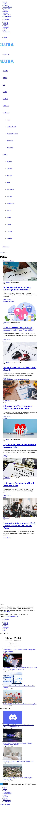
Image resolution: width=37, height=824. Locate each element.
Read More (6, 611)
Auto (8, 182)
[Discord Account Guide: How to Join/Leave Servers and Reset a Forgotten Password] (12, 723)
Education (9, 196)
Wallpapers (10, 140)
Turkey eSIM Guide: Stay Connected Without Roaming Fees (19, 704)
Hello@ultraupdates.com (11, 616)
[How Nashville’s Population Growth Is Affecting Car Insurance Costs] (12, 776)
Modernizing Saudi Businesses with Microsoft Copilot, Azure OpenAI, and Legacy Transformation (20, 668)
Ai (4, 85)
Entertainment (10, 203)
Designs (6, 113)
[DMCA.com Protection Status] (4, 784)
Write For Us (6, 14)
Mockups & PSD (11, 126)
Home (5, 2)
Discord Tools (7, 16)
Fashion (9, 210)
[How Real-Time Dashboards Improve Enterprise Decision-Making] (12, 684)
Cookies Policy (7, 7)
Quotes (9, 224)
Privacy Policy (7, 8)
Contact (5, 11)
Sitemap (5, 13)
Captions (9, 231)
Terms (5, 10)
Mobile (6, 106)
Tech (5, 78)
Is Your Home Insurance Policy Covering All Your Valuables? (17, 288)
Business (9, 161)
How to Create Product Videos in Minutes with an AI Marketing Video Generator (17, 743)
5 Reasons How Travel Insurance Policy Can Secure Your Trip (17, 407)
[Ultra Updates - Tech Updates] (13, 46)
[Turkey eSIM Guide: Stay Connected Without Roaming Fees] (12, 702)
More (5, 154)
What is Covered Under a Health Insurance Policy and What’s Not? (19, 328)
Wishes (9, 217)
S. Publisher (6, 282)
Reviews (9, 175)
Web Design (10, 189)
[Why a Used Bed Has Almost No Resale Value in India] (12, 759)
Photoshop (10, 147)
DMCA (5, 5)
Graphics (9, 238)
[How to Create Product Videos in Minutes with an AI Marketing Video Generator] (12, 741)
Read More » (7, 299)
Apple (5, 99)
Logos (8, 120)
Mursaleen (6, 322)
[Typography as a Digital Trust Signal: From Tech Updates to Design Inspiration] (12, 648)
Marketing (9, 168)
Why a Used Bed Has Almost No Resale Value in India (18, 761)
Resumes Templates (12, 133)
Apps (5, 92)
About (5, 3)
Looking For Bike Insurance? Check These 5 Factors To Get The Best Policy (19, 525)
